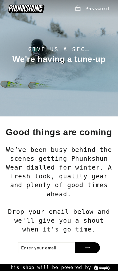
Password (97, 8)
